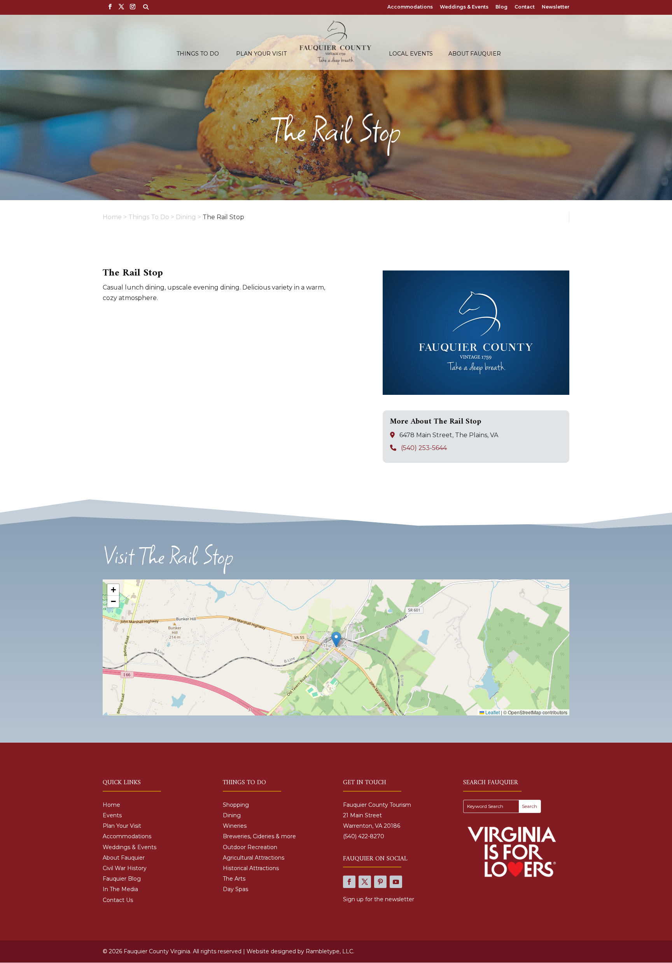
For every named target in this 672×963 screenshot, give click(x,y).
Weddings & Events (464, 7)
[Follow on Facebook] (349, 882)
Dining (232, 815)
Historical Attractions (251, 868)
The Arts (234, 878)
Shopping (236, 804)
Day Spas (235, 889)
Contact (524, 7)
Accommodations (410, 7)
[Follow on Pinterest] (380, 882)
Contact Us (118, 900)
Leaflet (492, 712)
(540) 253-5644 (424, 448)
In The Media (120, 889)
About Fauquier (474, 54)
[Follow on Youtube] (396, 882)
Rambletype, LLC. (330, 951)
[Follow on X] (365, 882)
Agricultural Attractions (253, 857)
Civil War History (125, 868)
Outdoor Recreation (250, 847)
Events (112, 815)
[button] (336, 639)
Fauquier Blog (122, 878)
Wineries (235, 825)
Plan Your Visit (261, 54)
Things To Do (198, 54)
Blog (501, 7)
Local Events (411, 54)
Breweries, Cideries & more (259, 836)
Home (111, 804)
